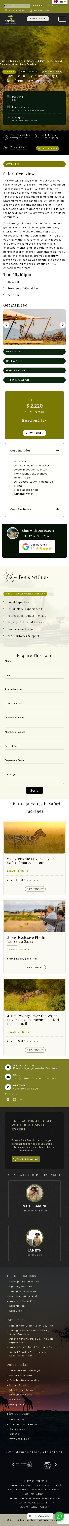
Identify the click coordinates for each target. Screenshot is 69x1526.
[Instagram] (14, 1099)
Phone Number (14, 689)
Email (8, 675)
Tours (13, 61)
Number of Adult (15, 731)
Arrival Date (12, 745)
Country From (13, 703)
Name (8, 660)
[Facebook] (8, 1099)
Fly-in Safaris (27, 61)
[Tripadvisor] (21, 1099)
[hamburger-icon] (62, 19)
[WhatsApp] (8, 1087)
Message (10, 774)
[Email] (8, 1077)
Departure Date (14, 760)
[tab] (34, 164)
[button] (9, 72)
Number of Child (14, 717)
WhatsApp (19, 1085)
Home (3, 61)
